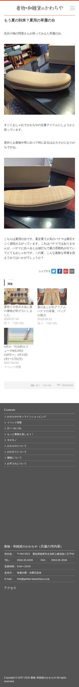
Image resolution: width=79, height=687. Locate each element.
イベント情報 (14, 422)
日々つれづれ (14, 428)
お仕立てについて (17, 451)
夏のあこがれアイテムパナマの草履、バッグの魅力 (51, 311)
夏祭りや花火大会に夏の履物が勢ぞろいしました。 (18, 311)
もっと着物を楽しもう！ (20, 434)
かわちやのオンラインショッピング (26, 416)
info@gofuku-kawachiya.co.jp (33, 579)
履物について (14, 457)
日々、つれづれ (43, 385)
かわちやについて (17, 446)
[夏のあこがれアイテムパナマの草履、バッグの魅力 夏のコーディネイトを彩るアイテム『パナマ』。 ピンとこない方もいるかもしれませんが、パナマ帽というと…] (52, 296)
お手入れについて (17, 463)
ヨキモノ (12, 440)
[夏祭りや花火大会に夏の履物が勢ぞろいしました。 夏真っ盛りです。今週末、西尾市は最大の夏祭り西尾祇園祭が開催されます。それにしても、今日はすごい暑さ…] (18, 296)
